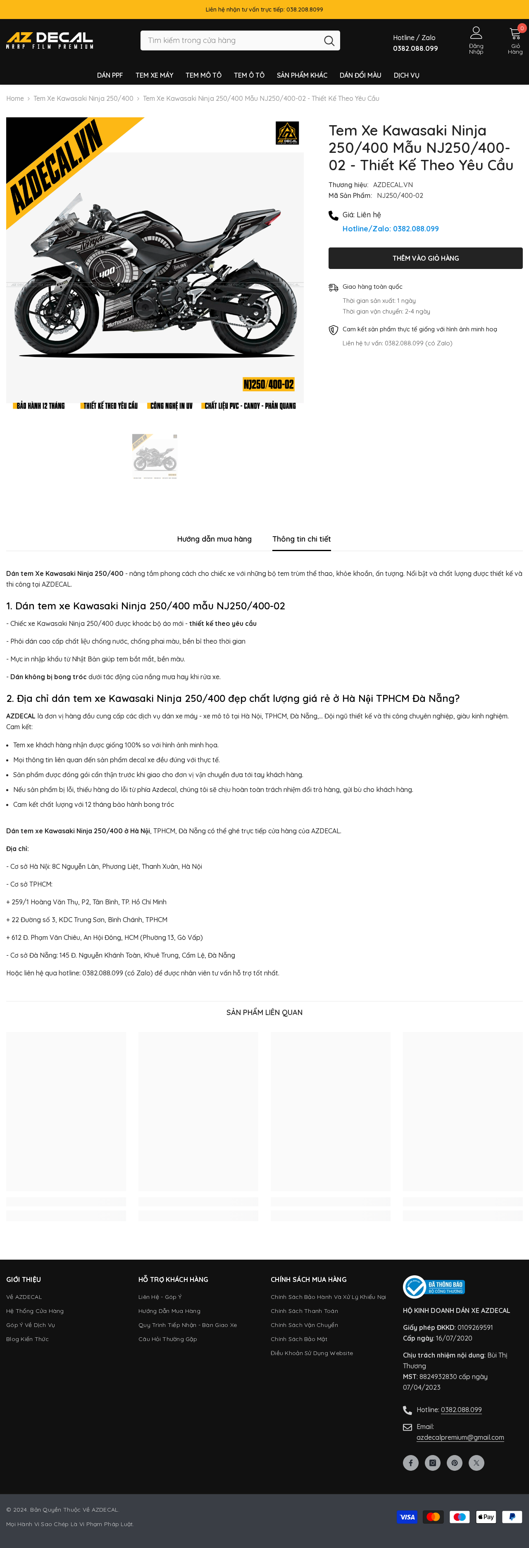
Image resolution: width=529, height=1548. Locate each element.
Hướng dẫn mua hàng (214, 539)
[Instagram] (433, 1463)
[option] (155, 266)
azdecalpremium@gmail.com (460, 1437)
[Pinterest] (454, 1463)
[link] (66, 1201)
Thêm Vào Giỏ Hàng (426, 258)
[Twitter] (476, 1463)
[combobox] (230, 41)
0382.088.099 (461, 1409)
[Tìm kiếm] (240, 41)
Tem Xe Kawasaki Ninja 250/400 (83, 98)
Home (15, 98)
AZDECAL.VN (393, 185)
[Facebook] (411, 1463)
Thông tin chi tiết (301, 539)
